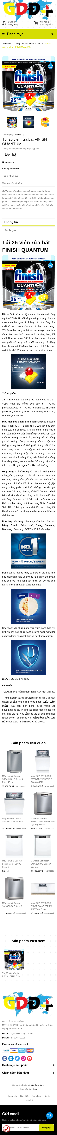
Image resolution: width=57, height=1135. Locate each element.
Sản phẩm (36, 1096)
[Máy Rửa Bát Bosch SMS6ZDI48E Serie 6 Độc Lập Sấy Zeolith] (43, 803)
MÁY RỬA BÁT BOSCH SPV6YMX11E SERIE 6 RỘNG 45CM (41, 779)
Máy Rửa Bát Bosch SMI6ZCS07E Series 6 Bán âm (41, 864)
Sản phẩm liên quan (28, 743)
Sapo (35, 1089)
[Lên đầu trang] (50, 1125)
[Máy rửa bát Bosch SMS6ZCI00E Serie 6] (14, 888)
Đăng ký (12, 22)
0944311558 (19, 1038)
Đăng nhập (13, 24)
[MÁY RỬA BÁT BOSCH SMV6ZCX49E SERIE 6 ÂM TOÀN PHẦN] (43, 888)
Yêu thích (9, 162)
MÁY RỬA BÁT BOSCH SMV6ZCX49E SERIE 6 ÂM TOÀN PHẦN (41, 906)
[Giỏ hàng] (36, 23)
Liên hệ (29, 1100)
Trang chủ (12, 1096)
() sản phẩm (46, 23)
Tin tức (47, 1096)
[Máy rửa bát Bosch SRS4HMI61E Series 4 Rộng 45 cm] (14, 761)
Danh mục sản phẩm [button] (15, 1065)
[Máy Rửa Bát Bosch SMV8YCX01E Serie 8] (14, 803)
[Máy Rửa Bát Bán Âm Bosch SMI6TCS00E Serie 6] (14, 846)
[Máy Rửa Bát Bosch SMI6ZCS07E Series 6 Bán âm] (43, 846)
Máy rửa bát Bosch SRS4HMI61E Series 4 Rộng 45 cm (12, 779)
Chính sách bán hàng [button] (15, 1072)
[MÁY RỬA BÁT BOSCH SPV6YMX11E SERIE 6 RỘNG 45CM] (43, 761)
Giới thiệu (24, 1096)
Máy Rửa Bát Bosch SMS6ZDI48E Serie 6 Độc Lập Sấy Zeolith (43, 821)
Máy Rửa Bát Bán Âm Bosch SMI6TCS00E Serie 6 (12, 864)
